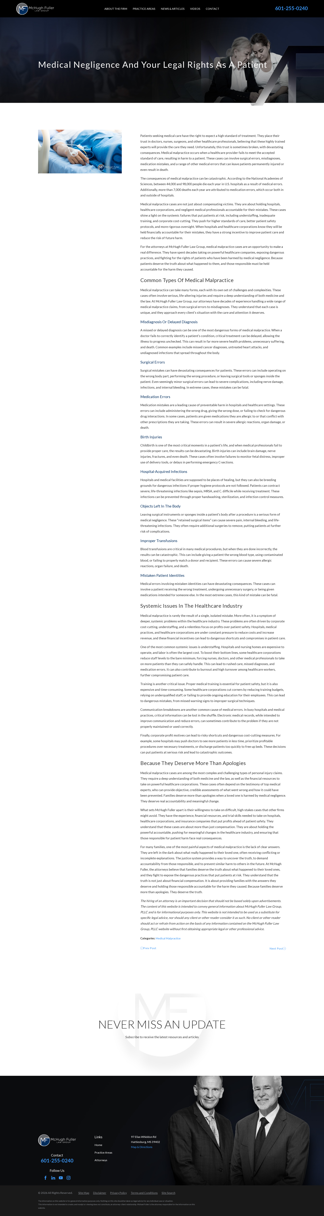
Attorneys (101, 1160)
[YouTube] (61, 1178)
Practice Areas (103, 1152)
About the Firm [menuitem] (115, 8)
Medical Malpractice (168, 938)
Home (98, 1145)
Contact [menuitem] (212, 8)
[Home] (35, 9)
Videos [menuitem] (195, 8)
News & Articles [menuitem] (173, 8)
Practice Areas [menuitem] (144, 8)
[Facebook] (45, 1178)
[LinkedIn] (53, 1178)
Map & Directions (141, 1147)
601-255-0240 (291, 8)
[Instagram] (68, 1178)
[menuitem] (83, 1192)
